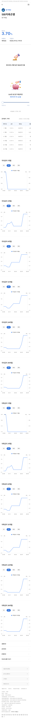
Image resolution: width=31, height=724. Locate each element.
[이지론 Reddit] (8, 714)
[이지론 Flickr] (23, 714)
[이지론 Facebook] (15, 714)
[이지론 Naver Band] (17, 714)
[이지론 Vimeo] (27, 714)
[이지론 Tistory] (19, 714)
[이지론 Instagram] (4, 714)
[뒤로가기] (2, 5)
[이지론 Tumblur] (13, 714)
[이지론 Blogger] (2, 714)
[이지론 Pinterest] (10, 714)
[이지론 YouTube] (2, 716)
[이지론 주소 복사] (4, 716)
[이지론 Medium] (6, 714)
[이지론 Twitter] (11, 714)
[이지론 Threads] (25, 714)
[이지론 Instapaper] (21, 714)
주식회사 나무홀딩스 (14, 711)
